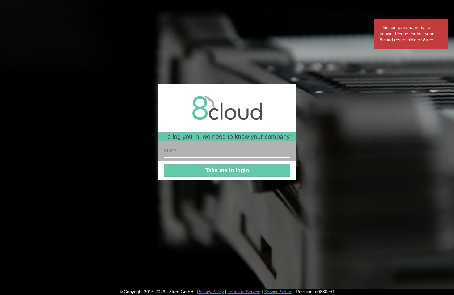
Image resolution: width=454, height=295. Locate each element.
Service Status (278, 291)
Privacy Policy (210, 291)
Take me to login (227, 170)
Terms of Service (244, 291)
